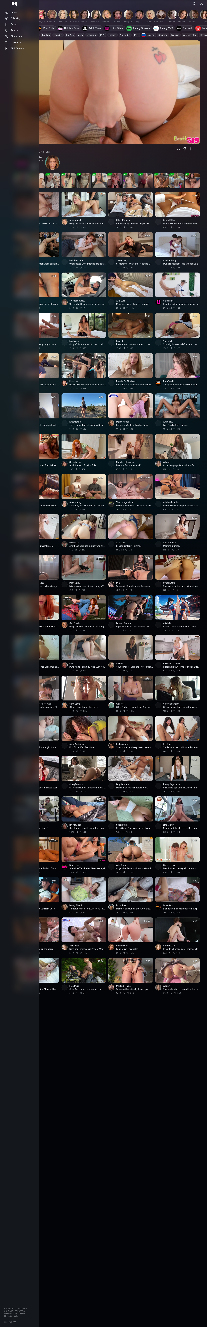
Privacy (8, 1316)
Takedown (22, 1309)
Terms (22, 1314)
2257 (16, 1316)
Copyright (9, 1309)
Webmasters (10, 1314)
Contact (8, 1311)
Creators (20, 1311)
